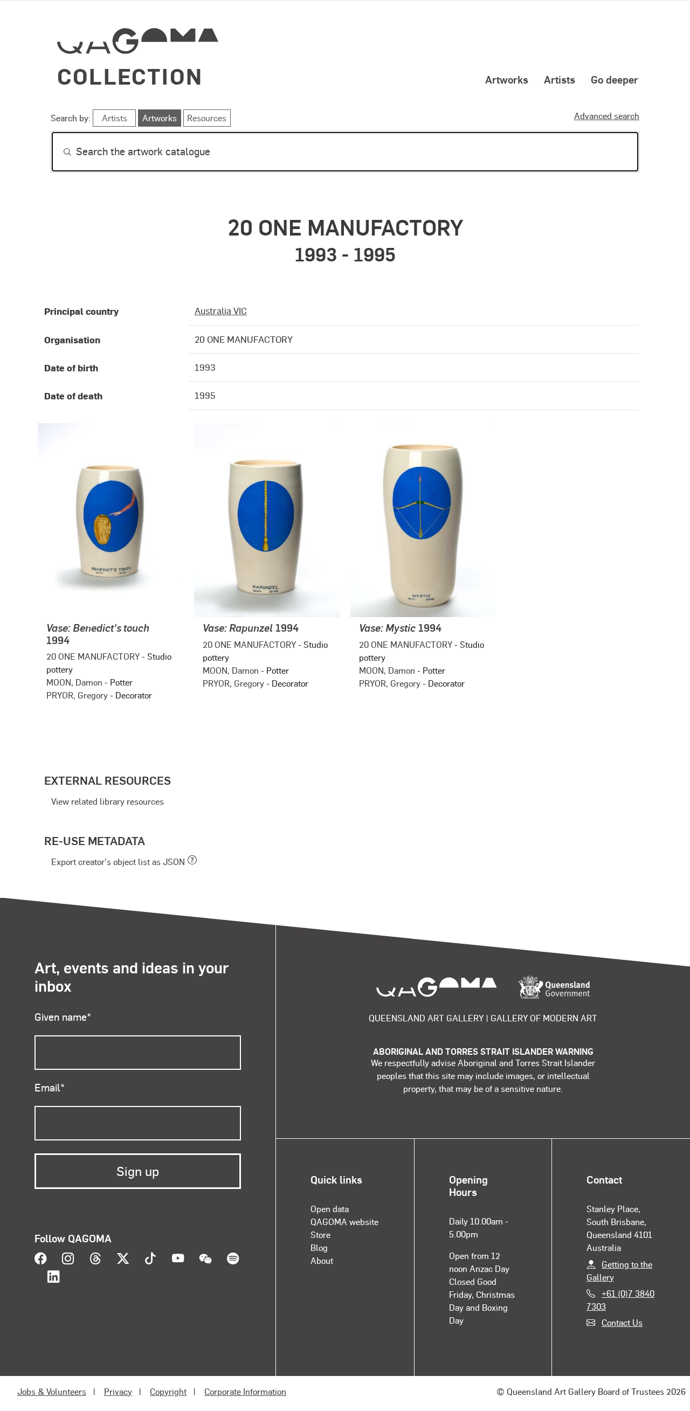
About (321, 1260)
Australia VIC (221, 310)
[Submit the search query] (58, 152)
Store (320, 1234)
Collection (130, 75)
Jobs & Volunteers (51, 1391)
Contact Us (622, 1322)
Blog (319, 1247)
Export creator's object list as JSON (118, 861)
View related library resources (107, 801)
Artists (559, 79)
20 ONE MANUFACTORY (93, 656)
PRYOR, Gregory (77, 695)
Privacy (118, 1391)
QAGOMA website (344, 1221)
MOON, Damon (74, 682)
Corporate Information (245, 1391)
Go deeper (614, 79)
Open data (329, 1208)
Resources (206, 117)
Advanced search (606, 115)
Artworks (506, 79)
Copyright (168, 1391)
